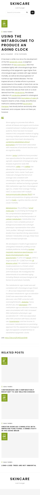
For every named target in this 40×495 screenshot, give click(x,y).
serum (28, 258)
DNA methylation (20, 65)
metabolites (15, 95)
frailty (14, 200)
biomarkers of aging (29, 98)
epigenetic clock (16, 62)
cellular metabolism (13, 219)
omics (15, 155)
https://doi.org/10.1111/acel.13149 (16, 338)
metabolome (19, 92)
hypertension (14, 321)
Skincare (20, 3)
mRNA (18, 167)
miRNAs (27, 167)
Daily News (7, 32)
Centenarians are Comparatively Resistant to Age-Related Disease (18, 391)
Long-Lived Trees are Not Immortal (18, 465)
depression (23, 305)
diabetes (24, 302)
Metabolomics (11, 208)
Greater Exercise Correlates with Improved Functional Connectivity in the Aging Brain (18, 429)
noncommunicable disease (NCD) (19, 194)
